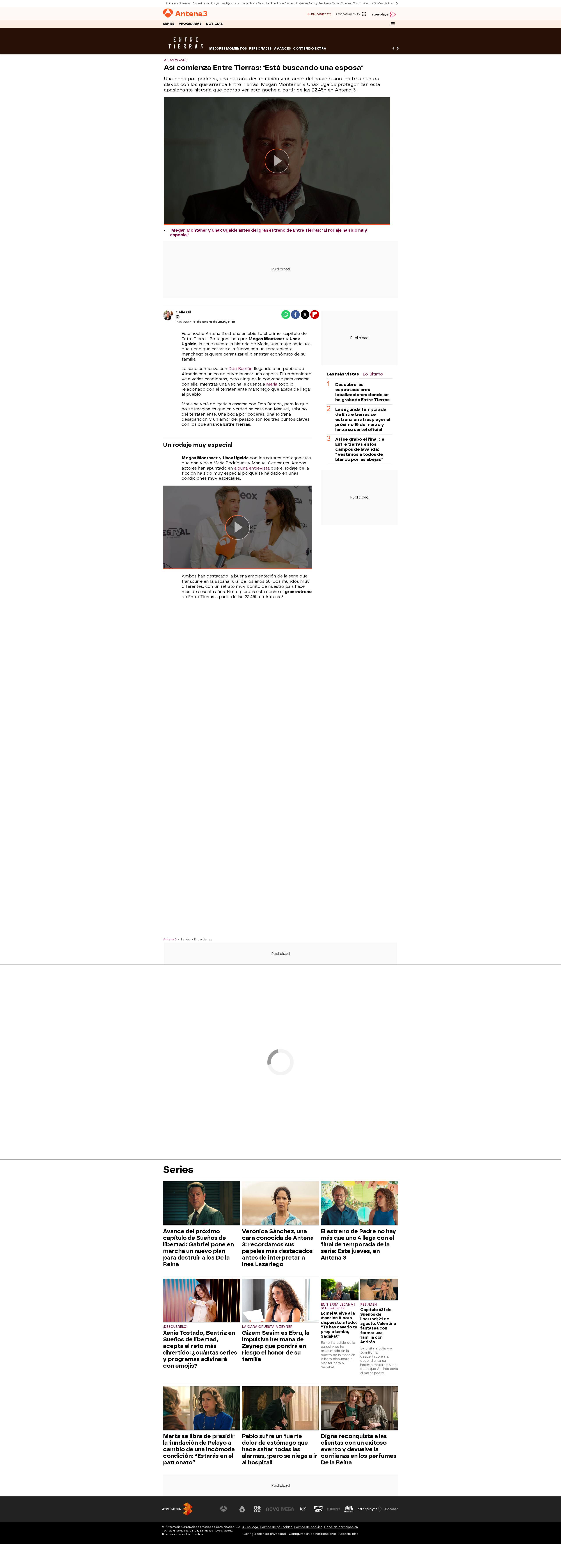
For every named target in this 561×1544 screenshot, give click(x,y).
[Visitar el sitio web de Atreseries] (303, 1509)
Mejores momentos (228, 48)
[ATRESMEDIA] (177, 1509)
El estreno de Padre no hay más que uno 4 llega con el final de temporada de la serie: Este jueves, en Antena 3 (358, 1244)
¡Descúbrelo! (175, 1327)
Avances (282, 48)
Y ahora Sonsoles (179, 3)
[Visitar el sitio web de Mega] (288, 1509)
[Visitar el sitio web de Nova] (272, 1509)
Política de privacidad (276, 1527)
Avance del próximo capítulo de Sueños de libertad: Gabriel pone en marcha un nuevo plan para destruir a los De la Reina (198, 1247)
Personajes (260, 48)
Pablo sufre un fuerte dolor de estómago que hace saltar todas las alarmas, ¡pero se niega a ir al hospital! (280, 1449)
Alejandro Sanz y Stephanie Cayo (317, 3)
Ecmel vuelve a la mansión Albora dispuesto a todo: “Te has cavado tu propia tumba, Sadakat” (339, 1324)
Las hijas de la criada (234, 3)
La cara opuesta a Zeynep (267, 1327)
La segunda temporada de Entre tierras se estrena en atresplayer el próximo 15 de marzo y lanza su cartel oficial (362, 419)
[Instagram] (178, 317)
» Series (184, 939)
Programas (190, 24)
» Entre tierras (201, 939)
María (271, 384)
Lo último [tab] (373, 374)
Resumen (368, 1304)
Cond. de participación (341, 1527)
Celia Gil (183, 312)
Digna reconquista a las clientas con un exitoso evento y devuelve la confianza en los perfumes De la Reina (358, 1449)
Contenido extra (309, 48)
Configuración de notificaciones (313, 1533)
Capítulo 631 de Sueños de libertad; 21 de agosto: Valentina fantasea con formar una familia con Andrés (378, 1325)
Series (168, 24)
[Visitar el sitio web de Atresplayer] (370, 1509)
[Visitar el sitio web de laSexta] (242, 1509)
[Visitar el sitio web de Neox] (257, 1509)
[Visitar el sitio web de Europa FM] (333, 1509)
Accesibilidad (348, 1533)
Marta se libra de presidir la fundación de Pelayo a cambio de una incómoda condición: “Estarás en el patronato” (199, 1449)
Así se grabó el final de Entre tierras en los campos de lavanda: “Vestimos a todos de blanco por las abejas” (359, 449)
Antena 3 (170, 939)
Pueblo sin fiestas (282, 3)
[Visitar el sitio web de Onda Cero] (318, 1509)
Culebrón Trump (351, 3)
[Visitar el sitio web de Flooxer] (391, 1509)
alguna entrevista (252, 468)
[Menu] (392, 23)
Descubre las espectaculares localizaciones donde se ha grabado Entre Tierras (362, 392)
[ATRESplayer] (383, 14)
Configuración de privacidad (264, 1533)
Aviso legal (250, 1527)
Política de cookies (308, 1527)
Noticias (214, 24)
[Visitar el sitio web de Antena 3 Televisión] (226, 1509)
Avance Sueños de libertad (380, 3)
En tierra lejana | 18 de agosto (338, 1306)
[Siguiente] (396, 3)
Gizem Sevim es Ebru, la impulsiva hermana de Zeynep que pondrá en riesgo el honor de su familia (275, 1346)
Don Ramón (241, 368)
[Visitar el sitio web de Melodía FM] (348, 1509)
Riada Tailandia (259, 3)
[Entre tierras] (186, 51)
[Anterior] (165, 3)
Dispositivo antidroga (206, 3)
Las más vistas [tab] (343, 374)
